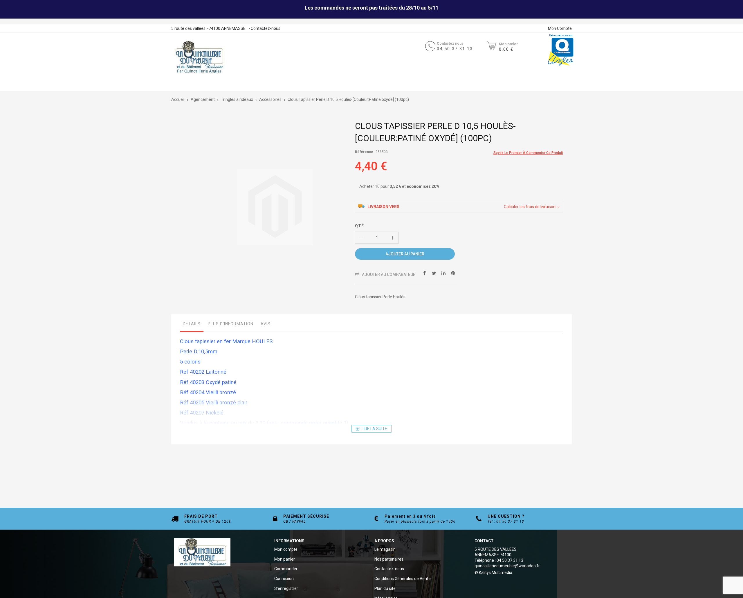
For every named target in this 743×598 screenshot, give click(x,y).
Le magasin (385, 549)
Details (192, 323)
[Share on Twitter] (434, 273)
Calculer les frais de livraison (530, 206)
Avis (265, 323)
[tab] (191, 325)
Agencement (203, 99)
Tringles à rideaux (237, 99)
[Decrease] (361, 237)
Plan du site (385, 588)
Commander (285, 568)
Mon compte (285, 549)
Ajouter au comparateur (389, 274)
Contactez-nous (265, 28)
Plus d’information (230, 323)
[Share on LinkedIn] (443, 273)
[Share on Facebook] (424, 273)
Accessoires (270, 99)
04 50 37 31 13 (455, 48)
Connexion (284, 578)
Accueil (178, 99)
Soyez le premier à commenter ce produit (528, 153)
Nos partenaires (388, 559)
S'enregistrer (286, 588)
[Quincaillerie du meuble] (199, 57)
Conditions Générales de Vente (402, 578)
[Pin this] (453, 273)
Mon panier (284, 559)
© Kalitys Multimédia (493, 572)
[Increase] (392, 237)
